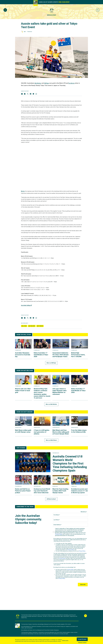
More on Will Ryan (51, 363)
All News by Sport (51, 499)
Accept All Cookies (82, 639)
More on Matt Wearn (51, 440)
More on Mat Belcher (51, 404)
